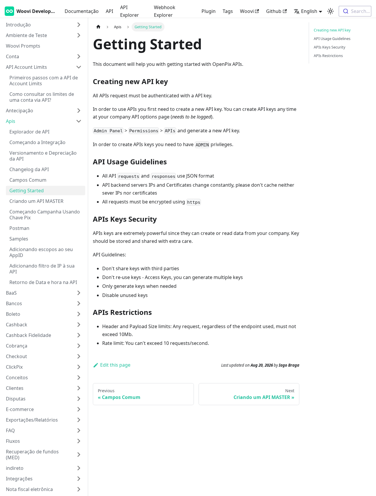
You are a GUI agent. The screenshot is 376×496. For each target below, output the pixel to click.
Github (273, 11)
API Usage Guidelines (332, 38)
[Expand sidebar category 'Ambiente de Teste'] (78, 35)
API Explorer (129, 11)
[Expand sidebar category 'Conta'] (78, 56)
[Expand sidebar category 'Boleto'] (78, 314)
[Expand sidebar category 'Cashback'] (78, 324)
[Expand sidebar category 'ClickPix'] (78, 367)
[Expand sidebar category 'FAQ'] (78, 430)
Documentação (82, 11)
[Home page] (98, 26)
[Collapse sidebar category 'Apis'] (78, 121)
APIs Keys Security (329, 47)
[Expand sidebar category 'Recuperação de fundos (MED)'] (78, 454)
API (109, 11)
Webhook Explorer (164, 11)
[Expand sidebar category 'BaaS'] (78, 293)
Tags (228, 11)
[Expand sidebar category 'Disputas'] (78, 398)
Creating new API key (332, 30)
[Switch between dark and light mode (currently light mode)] (330, 11)
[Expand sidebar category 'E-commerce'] (78, 409)
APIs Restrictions (328, 55)
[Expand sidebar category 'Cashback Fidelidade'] (78, 335)
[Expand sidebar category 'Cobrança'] (78, 345)
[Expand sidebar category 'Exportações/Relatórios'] (78, 420)
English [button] (309, 11)
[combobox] (355, 11)
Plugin (209, 11)
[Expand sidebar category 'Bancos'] (78, 303)
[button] (43, 468)
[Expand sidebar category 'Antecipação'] (78, 110)
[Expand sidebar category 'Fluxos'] (78, 441)
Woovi (247, 11)
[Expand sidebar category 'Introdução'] (78, 24)
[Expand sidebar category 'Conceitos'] (78, 377)
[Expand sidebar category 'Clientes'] (78, 388)
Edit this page (115, 365)
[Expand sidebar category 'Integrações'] (78, 478)
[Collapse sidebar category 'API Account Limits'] (78, 67)
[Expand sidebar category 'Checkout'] (78, 356)
